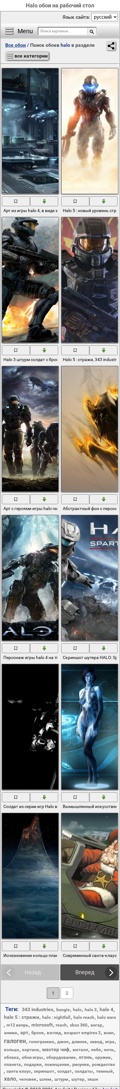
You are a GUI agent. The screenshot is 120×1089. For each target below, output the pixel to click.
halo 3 (91, 1009)
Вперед (84, 972)
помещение (57, 1064)
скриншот (44, 1071)
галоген (15, 1041)
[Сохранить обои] (44, 201)
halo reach (84, 1017)
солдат (64, 1071)
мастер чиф (56, 1049)
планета (12, 1064)
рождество (103, 1064)
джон (63, 1041)
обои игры (32, 1057)
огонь (85, 1057)
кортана (30, 1049)
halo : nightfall (56, 1017)
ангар (96, 1025)
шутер (77, 1079)
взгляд (54, 1032)
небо (96, 1049)
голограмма (41, 1041)
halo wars (106, 1017)
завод (96, 1041)
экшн (92, 1079)
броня (37, 1032)
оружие (103, 1057)
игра (109, 1041)
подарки (33, 1064)
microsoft (42, 1025)
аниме (10, 1032)
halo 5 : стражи (21, 1017)
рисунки (80, 1064)
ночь (109, 1049)
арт (24, 1032)
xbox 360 (78, 1025)
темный (104, 1071)
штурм (61, 1079)
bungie (63, 1009)
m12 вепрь (17, 1025)
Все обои (15, 45)
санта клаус (18, 1071)
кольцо (11, 1049)
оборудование (61, 1057)
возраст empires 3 (82, 1032)
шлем (45, 1079)
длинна (79, 1041)
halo (77, 1009)
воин (109, 1032)
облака (11, 1057)
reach (61, 1025)
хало (10, 1078)
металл (80, 1049)
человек (27, 1079)
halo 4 (106, 1009)
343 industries (37, 1009)
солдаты (84, 1071)
